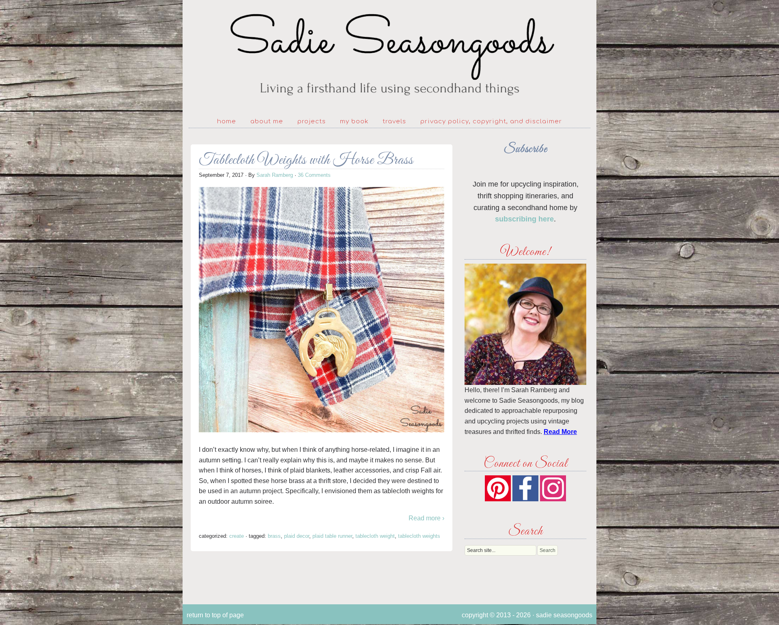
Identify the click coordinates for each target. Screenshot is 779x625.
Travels (394, 121)
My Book (354, 121)
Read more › (426, 518)
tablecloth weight (375, 536)
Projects (311, 121)
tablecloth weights (419, 536)
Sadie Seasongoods (389, 55)
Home (226, 121)
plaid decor (296, 536)
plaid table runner (332, 536)
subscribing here (524, 219)
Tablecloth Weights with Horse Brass (306, 160)
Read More (560, 431)
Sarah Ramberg (274, 175)
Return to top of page (215, 615)
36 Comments (314, 175)
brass (274, 536)
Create (236, 536)
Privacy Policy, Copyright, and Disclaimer (491, 121)
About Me (266, 121)
